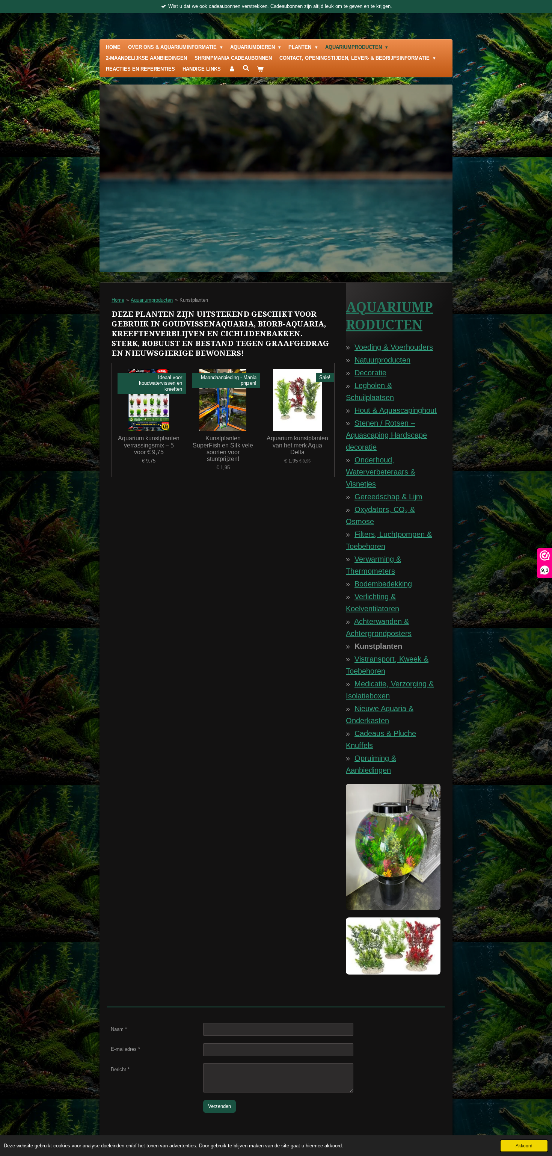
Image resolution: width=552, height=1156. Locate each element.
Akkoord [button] (524, 1145)
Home (118, 300)
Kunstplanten (193, 300)
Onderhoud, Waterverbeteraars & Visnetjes (380, 472)
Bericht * (120, 1069)
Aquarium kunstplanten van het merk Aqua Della (297, 445)
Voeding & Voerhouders (393, 347)
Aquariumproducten (152, 300)
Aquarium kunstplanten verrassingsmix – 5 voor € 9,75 (148, 445)
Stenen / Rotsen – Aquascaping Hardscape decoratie (386, 435)
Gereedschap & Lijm (388, 497)
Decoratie (370, 373)
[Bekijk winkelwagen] (260, 69)
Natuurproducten (382, 360)
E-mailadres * (125, 1049)
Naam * (119, 1029)
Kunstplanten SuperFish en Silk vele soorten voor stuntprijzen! (223, 448)
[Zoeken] (246, 68)
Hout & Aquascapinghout (395, 410)
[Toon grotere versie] (393, 847)
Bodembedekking (383, 584)
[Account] (232, 69)
